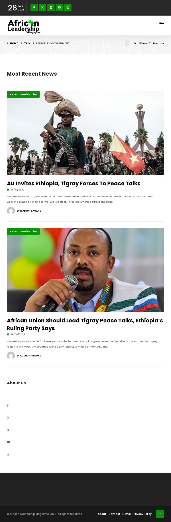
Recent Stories (20, 94)
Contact (114, 514)
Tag (27, 43)
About (102, 514)
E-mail (126, 514)
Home (14, 43)
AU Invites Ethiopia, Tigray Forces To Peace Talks (73, 183)
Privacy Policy (143, 514)
